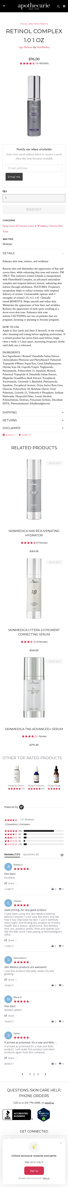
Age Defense (26, 47)
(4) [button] (19, 840)
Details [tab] (9, 253)
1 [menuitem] (30, 1074)
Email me (14, 176)
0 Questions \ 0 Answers (17, 824)
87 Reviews (42, 542)
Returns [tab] (10, 420)
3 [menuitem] (38, 1074)
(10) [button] (20, 844)
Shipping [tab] (10, 412)
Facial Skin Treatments (34, 23)
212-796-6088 (32, 1103)
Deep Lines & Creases (15, 226)
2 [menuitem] (34, 1074)
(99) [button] (20, 830)
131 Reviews (42, 63)
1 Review (41, 736)
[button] (11, 883)
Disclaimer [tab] (11, 428)
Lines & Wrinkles (37, 226)
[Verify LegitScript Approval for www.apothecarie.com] (43, 1121)
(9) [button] (19, 834)
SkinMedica (43, 47)
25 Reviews (42, 641)
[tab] (12, 855)
